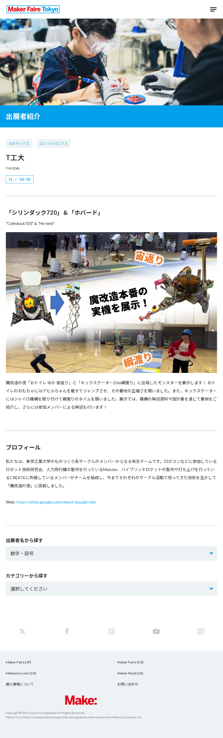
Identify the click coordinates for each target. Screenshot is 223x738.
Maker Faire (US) (130, 662)
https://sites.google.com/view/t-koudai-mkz (56, 501)
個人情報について (20, 684)
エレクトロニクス (54, 143)
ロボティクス (19, 143)
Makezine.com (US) (21, 673)
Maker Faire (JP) (18, 662)
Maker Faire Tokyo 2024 (33, 9)
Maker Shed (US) (130, 673)
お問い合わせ (127, 684)
